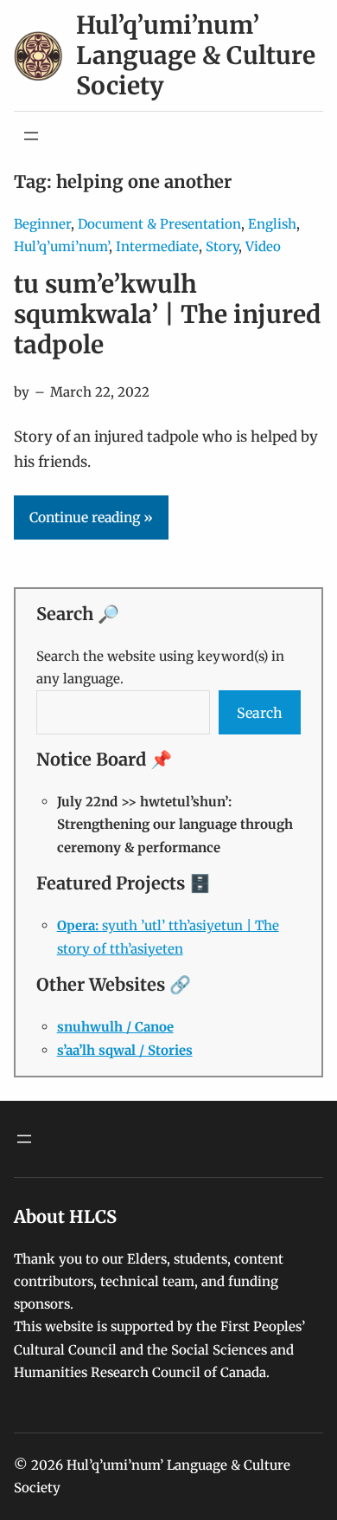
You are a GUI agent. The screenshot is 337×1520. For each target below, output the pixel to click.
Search (260, 712)
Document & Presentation (159, 224)
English (272, 224)
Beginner (42, 224)
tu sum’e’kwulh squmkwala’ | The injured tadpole (167, 314)
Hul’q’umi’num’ (61, 246)
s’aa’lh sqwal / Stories (125, 1050)
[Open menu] (31, 136)
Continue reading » (91, 517)
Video (263, 246)
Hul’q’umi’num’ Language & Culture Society (195, 55)
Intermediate (157, 246)
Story (222, 246)
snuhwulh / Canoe (115, 1027)
